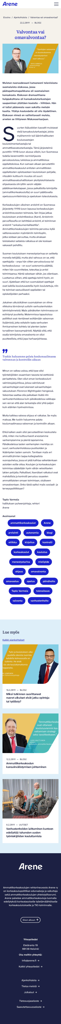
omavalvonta (38, 571)
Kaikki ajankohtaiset (13, 640)
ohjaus (19, 571)
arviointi (13, 532)
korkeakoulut (21, 552)
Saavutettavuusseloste (29, 1007)
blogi (50, 532)
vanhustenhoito (39, 600)
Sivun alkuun (29, 919)
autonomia (32, 532)
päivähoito (49, 581)
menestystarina (21, 561)
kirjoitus (29, 542)
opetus (31, 581)
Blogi (38, 22)
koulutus (42, 552)
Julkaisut (29, 992)
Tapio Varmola (20, 591)
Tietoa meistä (29, 986)
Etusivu (6, 17)
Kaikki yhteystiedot (29, 966)
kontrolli (47, 542)
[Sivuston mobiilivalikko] (56, 4)
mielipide (43, 561)
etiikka (13, 542)
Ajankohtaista (20, 17)
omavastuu (12, 581)
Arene (47, 523)
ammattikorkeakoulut (23, 523)
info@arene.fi (29, 960)
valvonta (18, 600)
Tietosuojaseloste (29, 1001)
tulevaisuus (43, 591)
